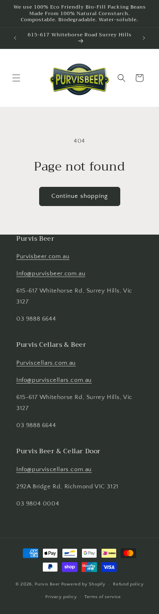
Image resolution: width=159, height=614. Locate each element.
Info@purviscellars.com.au (54, 380)
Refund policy (128, 584)
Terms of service (102, 596)
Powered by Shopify (83, 584)
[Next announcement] (144, 38)
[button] (16, 78)
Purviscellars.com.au (46, 362)
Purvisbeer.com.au (42, 256)
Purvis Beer (47, 584)
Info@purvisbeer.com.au (50, 273)
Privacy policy (61, 596)
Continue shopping (79, 196)
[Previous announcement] (15, 38)
